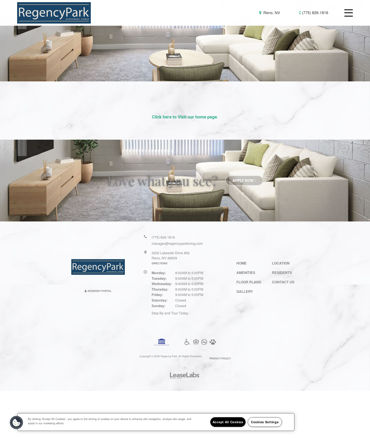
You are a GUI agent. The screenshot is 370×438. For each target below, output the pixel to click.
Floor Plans (248, 282)
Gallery (244, 291)
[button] (16, 422)
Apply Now (243, 180)
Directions (159, 263)
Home (241, 263)
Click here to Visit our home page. (185, 117)
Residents (282, 272)
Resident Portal (100, 291)
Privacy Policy (220, 358)
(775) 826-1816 (315, 12)
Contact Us (283, 282)
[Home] (54, 12)
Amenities (245, 272)
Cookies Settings (265, 422)
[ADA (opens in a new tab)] (187, 342)
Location (281, 263)
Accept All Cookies (228, 422)
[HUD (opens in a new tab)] (196, 342)
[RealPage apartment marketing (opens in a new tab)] (185, 376)
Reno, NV (271, 12)
